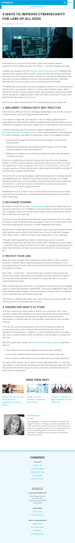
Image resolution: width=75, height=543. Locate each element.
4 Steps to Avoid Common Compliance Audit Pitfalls (36, 399)
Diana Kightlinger (33, 416)
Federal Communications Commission (54, 165)
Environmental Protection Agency (46, 342)
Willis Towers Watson (35, 206)
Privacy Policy (37, 512)
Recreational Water (37, 534)
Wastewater (37, 530)
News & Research (37, 6)
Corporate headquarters (37, 493)
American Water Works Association (44, 71)
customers (30, 97)
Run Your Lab (10, 2)
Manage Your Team (47, 2)
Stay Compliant (64, 2)
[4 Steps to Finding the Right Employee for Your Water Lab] (62, 388)
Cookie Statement (38, 515)
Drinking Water (37, 524)
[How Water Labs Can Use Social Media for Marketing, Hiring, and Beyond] (13, 388)
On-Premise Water (37, 527)
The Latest (37, 462)
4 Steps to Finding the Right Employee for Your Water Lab (61, 399)
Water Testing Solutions (38, 520)
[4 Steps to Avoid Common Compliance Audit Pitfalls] (37, 388)
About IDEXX (37, 508)
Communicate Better (27, 2)
